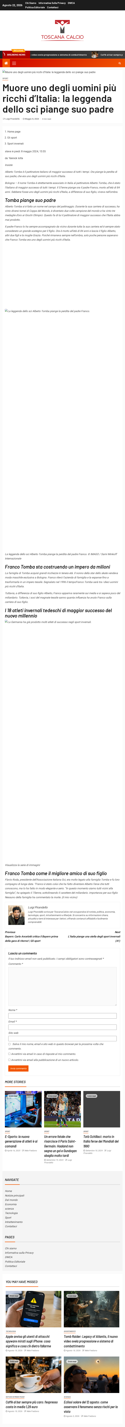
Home (8, 1191)
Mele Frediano (30, 1150)
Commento (15, 963)
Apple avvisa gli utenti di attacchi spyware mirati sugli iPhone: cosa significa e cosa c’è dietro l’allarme (28, 1341)
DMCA (71, 3)
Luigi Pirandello (12, 119)
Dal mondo (11, 1199)
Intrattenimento (13, 1222)
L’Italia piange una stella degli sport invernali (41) (94, 936)
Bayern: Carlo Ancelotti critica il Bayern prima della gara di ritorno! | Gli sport (31, 936)
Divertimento (70, 1331)
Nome (12, 1010)
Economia (10, 1204)
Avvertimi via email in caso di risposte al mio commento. (43, 1054)
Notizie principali (14, 1195)
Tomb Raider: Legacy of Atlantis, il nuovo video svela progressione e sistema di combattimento (91, 1341)
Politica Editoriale (35, 7)
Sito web (13, 1032)
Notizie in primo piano (15, 1397)
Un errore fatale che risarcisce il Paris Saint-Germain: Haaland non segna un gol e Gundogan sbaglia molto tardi (60, 1145)
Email (12, 1021)
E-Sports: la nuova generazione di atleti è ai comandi (21, 1141)
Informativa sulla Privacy (52, 3)
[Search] (120, 63)
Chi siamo (30, 3)
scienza (9, 1208)
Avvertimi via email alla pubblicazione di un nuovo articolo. (45, 1060)
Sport (5, 78)
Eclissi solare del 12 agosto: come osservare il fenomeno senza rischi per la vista (91, 1407)
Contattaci (52, 7)
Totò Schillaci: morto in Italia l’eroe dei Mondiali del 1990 (100, 1141)
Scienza (67, 1397)
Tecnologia (11, 1213)
